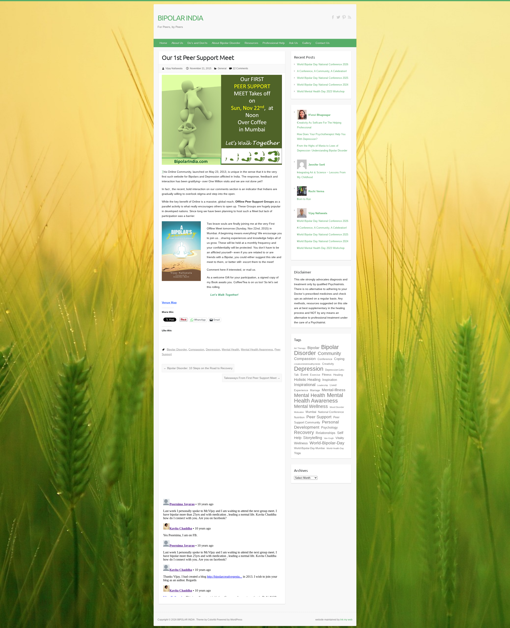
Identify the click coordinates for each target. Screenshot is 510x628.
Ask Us (293, 43)
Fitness (327, 374)
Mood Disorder (337, 407)
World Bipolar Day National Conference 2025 (322, 77)
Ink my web (346, 619)
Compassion (196, 349)
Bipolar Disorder (177, 349)
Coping (339, 359)
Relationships (325, 433)
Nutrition (299, 417)
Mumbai (311, 411)
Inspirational (304, 384)
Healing (338, 374)
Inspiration (329, 379)
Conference (325, 359)
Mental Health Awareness (257, 349)
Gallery (306, 43)
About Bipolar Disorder (226, 43)
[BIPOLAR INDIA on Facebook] (332, 17)
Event (304, 374)
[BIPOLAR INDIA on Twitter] (338, 17)
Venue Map (169, 302)
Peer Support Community (316, 419)
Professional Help (274, 43)
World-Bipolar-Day (327, 443)
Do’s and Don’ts (197, 43)
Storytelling (312, 438)
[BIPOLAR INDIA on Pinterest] (344, 17)
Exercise (315, 374)
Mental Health (230, 349)
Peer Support (319, 416)
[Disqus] (222, 438)
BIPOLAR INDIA (180, 18)
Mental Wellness (311, 406)
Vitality (339, 438)
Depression (213, 349)
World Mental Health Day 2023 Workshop (320, 91)
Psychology (329, 427)
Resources (251, 43)
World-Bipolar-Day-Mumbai (309, 448)
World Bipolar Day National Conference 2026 (322, 64)
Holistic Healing (307, 379)
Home (163, 43)
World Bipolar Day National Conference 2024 (322, 84)
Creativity (328, 363)
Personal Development (316, 424)
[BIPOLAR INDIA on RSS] (349, 17)
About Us (177, 43)
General (222, 68)
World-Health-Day (335, 448)
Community (329, 353)
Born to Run (304, 199)
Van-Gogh (329, 438)
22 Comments (240, 68)
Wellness (301, 443)
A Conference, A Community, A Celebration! (322, 71)
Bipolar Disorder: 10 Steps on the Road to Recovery (198, 368)
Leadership (322, 385)
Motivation (299, 412)
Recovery (304, 432)
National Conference (331, 411)
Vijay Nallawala (174, 68)
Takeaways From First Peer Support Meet (252, 377)
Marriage (315, 390)
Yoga (297, 453)
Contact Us (323, 43)
